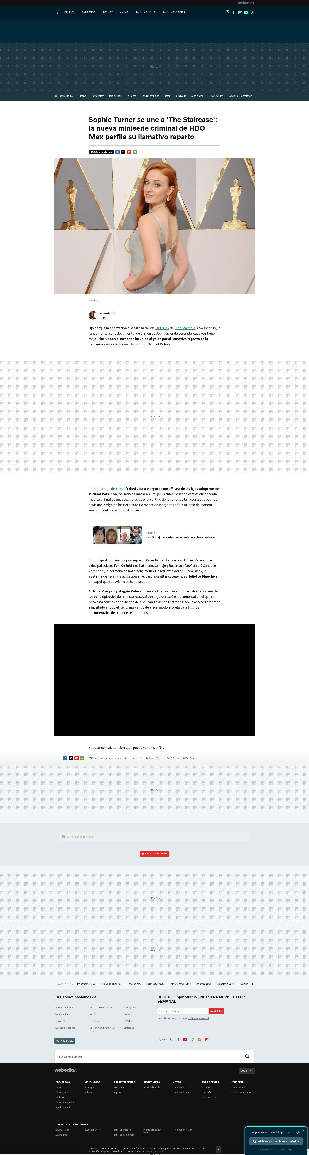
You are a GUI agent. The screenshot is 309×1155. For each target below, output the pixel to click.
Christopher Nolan (150, 95)
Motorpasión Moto (182, 1092)
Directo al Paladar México (152, 1131)
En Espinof (151, 533)
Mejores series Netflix (181, 983)
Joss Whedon (115, 95)
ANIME (124, 12)
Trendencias (208, 1087)
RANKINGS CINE (145, 12)
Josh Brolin (180, 95)
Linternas (129, 1027)
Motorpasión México (183, 1129)
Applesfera (60, 1097)
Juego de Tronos (113, 488)
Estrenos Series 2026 (156, 983)
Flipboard (240, 12)
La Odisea (131, 95)
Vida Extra (90, 1092)
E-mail (135, 152)
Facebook (234, 12)
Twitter (252, 12)
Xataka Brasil (61, 1134)
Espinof (117, 1092)
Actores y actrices (111, 758)
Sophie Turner (156, 758)
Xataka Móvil (61, 1092)
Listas (127, 1014)
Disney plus (130, 1007)
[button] (107, 313)
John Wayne (197, 95)
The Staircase (185, 328)
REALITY (107, 12)
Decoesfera (207, 1092)
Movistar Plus (62, 1014)
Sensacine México (122, 1129)
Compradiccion (209, 1097)
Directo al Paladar (152, 1087)
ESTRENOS (88, 12)
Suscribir (216, 1010)
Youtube (246, 12)
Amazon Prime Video (101, 1007)
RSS (199, 1039)
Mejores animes (204, 983)
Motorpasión (179, 1087)
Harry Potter (98, 95)
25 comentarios (103, 151)
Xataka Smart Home (65, 1102)
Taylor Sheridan (215, 95)
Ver (156, 853)
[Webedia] (246, 3)
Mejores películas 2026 (111, 983)
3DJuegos (89, 1087)
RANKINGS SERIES (173, 12)
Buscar (247, 1056)
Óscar (167, 95)
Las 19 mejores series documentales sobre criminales (181, 537)
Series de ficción (133, 758)
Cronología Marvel (226, 983)
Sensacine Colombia (124, 1134)
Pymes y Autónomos (241, 1092)
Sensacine (119, 1087)
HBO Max (162, 328)
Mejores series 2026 (86, 983)
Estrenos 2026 (134, 983)
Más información (154, 1151)
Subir (244, 1070)
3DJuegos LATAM (93, 1129)
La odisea (95, 1021)
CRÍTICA (69, 12)
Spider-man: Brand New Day (102, 1029)
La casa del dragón (65, 1027)
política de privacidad (198, 1018)
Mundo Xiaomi (62, 1107)
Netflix (93, 1014)
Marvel (83, 95)
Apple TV (60, 1021)
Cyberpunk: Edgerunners (240, 95)
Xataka (58, 1087)
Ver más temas (64, 1040)
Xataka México (62, 1129)
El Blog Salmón (238, 1087)
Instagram (227, 12)
